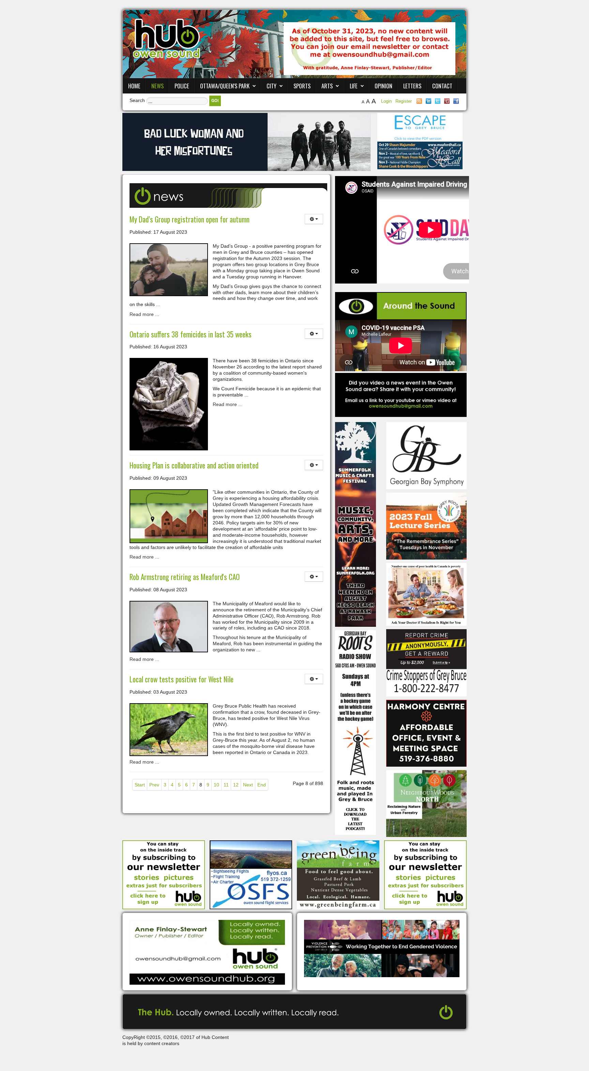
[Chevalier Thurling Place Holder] (246, 141)
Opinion (383, 86)
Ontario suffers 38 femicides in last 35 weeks (191, 334)
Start (140, 784)
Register (403, 101)
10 (216, 784)
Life (354, 86)
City (271, 86)
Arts (327, 86)
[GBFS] (355, 524)
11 (226, 784)
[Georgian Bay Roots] (355, 732)
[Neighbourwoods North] (426, 803)
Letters (412, 86)
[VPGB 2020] (381, 948)
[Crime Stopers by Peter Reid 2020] (426, 662)
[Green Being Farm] (338, 874)
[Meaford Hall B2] (420, 155)
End (261, 784)
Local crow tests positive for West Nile (181, 679)
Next (248, 784)
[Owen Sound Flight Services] (251, 874)
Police (182, 86)
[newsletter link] (163, 874)
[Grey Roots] (426, 526)
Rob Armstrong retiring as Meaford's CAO (185, 576)
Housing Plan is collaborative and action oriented (194, 465)
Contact (442, 86)
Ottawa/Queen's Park (225, 86)
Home (134, 86)
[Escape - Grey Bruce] (420, 127)
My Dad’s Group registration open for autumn (190, 219)
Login (387, 101)
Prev (154, 784)
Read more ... (144, 314)
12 (236, 784)
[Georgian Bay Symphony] (426, 455)
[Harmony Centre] (426, 732)
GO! (215, 100)
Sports (302, 86)
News (157, 86)
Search (137, 100)
